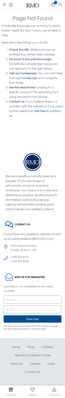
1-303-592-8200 (19, 261)
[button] (53, 4)
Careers (35, 363)
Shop (30, 347)
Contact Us (32, 372)
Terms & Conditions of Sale (32, 355)
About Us (16, 363)
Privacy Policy (11, 328)
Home (16, 347)
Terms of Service (31, 328)
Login (51, 363)
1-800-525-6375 (19, 257)
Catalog (47, 347)
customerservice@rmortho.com (32, 238)
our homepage (26, 78)
